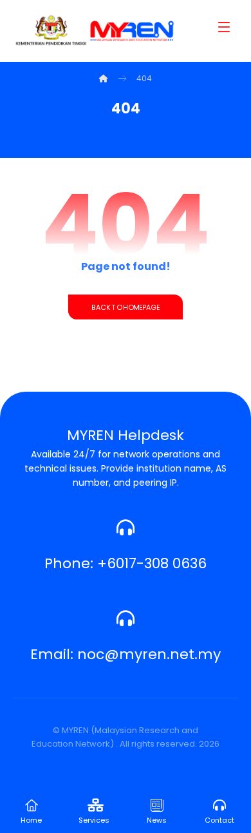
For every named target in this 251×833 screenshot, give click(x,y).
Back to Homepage (125, 307)
